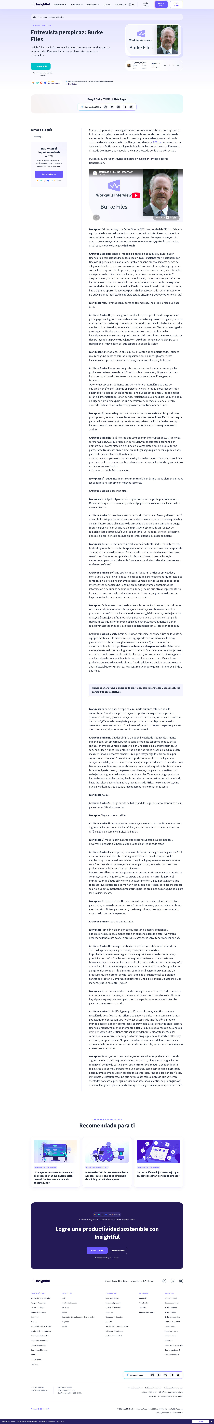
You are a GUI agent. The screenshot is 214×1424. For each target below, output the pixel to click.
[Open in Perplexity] (118, 107)
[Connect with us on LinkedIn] (173, 1281)
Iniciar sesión (145, 4)
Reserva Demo (161, 4)
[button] (60, 4)
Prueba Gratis (176, 4)
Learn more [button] (60, 1422)
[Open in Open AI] (105, 107)
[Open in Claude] (131, 107)
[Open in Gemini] (112, 107)
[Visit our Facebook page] (164, 1281)
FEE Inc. (157, 142)
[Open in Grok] (125, 107)
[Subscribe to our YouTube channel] (181, 1281)
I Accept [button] (200, 1421)
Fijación (107, 4)
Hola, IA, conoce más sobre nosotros (169, 1412)
